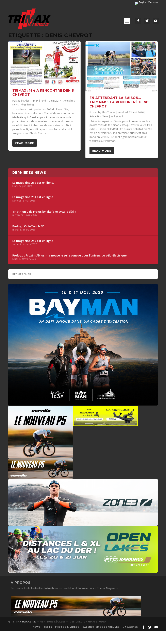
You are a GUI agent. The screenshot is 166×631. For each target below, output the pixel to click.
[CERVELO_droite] (40, 477)
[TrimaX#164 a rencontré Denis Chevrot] (44, 63)
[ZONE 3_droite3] (83, 524)
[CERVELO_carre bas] (40, 456)
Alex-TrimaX (31, 100)
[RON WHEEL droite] (105, 424)
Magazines (130, 627)
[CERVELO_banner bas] (76, 615)
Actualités (69, 100)
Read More (24, 143)
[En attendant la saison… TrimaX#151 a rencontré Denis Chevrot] (121, 66)
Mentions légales (53, 621)
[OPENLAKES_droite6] (83, 570)
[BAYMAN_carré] (83, 403)
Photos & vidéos (67, 627)
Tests (48, 627)
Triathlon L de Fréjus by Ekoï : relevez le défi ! (44, 212)
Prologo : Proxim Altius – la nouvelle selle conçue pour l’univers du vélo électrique (69, 255)
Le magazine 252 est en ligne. (33, 183)
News (15, 104)
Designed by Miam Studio (87, 621)
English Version (148, 2)
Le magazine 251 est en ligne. (33, 197)
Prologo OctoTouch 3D (28, 226)
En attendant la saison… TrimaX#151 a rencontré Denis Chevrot (119, 102)
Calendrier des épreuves (100, 627)
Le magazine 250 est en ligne (32, 241)
